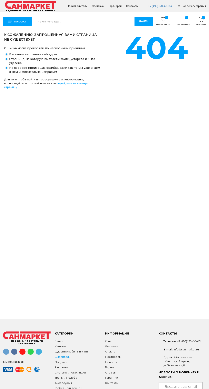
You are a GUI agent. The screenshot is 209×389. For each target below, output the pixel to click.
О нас (109, 341)
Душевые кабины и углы (71, 351)
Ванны (59, 341)
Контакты (132, 6)
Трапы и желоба (66, 377)
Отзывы (110, 372)
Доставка (98, 6)
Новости (111, 362)
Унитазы (60, 346)
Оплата (110, 351)
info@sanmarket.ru (186, 349)
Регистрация (197, 6)
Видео (109, 367)
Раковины (61, 367)
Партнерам (115, 6)
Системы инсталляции (70, 372)
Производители (77, 6)
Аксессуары (63, 383)
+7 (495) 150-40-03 (160, 6)
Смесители (62, 356)
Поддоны (61, 362)
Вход (185, 6)
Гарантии (111, 377)
